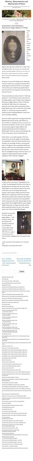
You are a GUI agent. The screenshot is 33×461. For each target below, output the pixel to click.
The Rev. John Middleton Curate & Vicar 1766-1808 (13, 384)
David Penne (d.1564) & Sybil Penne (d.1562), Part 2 (13, 289)
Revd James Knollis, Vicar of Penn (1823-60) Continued (14, 415)
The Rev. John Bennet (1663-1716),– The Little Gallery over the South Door (11, 327)
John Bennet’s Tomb (6, 333)
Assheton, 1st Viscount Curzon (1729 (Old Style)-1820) (14, 396)
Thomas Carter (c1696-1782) (8, 362)
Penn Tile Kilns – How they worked (10, 446)
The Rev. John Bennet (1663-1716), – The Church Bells (9, 314)
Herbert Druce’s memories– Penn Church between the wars (9, 437)
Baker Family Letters (6, 360)
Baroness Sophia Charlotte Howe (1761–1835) (12, 405)
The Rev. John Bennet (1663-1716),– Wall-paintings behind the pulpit (9, 331)
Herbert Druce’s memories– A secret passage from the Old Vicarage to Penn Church (15, 434)
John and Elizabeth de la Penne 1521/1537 (11, 283)
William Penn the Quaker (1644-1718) (10, 302)
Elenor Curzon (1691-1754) (8, 368)
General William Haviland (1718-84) (10, 382)
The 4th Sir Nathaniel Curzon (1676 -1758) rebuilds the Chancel (16, 371)
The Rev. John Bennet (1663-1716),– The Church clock (9, 317)
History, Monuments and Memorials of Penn (16, 2)
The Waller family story (7, 409)
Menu (16, 23)
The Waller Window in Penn (8, 407)
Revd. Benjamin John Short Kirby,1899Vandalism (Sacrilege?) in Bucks (10, 430)
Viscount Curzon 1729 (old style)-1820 (10, 394)
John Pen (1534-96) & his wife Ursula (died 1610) (12, 294)
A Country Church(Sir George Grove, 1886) (7, 418)
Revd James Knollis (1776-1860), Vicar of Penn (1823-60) (14, 413)
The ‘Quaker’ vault (6, 304)
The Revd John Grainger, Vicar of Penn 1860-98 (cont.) (14, 422)
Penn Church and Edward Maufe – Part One (12, 440)
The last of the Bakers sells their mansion (11, 366)
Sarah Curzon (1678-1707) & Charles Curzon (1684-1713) (14, 308)
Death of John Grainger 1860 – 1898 (10, 428)
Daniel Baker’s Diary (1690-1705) (9, 358)
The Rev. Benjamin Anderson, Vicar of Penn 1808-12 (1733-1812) (16, 388)
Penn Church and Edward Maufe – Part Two (12, 442)
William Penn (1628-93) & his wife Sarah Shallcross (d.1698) (15, 300)
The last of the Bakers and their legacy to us (12, 364)
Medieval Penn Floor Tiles (8, 277)
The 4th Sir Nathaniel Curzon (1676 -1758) (11, 370)
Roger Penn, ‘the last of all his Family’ (10, 348)
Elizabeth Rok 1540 (6, 285)
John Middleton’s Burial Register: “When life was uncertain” (15, 386)
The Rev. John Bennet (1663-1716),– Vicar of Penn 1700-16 (9, 311)
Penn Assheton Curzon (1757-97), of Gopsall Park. (13, 401)
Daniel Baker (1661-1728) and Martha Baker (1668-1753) (14, 354)
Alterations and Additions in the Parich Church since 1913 (15, 448)
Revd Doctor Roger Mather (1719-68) (10, 377)
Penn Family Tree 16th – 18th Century (10, 281)
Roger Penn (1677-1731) (7, 346)
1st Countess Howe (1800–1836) (9, 411)
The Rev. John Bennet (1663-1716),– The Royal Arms (9, 324)
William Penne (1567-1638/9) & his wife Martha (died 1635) (15, 296)
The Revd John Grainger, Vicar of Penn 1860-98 (12, 420)
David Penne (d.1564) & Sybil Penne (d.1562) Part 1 (13, 287)
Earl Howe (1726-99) (6, 403)
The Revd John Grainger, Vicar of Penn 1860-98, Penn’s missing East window (12, 425)
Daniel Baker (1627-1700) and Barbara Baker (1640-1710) (14, 350)
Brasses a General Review (7, 306)
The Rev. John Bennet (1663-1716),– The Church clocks (9, 321)
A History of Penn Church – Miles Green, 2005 (12, 444)
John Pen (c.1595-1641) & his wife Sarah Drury (12, 298)
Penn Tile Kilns (5, 279)
